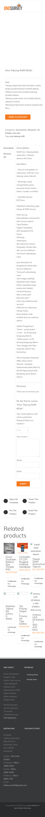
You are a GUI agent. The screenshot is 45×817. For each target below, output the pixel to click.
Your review (22, 436)
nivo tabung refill (17, 136)
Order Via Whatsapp (8, 583)
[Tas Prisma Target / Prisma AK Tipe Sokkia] (22, 597)
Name (19, 460)
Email (19, 471)
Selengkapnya (10, 717)
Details (11, 581)
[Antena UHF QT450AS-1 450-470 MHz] (35, 602)
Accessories (21, 130)
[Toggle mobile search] (36, 8)
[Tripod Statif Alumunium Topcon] (35, 549)
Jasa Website (32, 805)
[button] (15, 785)
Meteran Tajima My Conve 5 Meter (10, 612)
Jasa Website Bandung (22, 808)
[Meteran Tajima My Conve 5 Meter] (9, 597)
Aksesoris (32, 130)
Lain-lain (16, 133)
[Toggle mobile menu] (40, 8)
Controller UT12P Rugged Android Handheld (24, 561)
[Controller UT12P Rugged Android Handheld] (22, 548)
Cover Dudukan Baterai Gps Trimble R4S (11, 563)
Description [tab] (8, 148)
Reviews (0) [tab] (7, 155)
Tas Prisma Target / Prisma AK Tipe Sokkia (23, 615)
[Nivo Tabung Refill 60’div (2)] (22, 41)
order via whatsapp (18, 117)
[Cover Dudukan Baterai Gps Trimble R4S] (9, 548)
